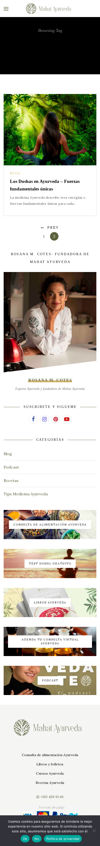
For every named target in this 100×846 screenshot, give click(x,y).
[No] (94, 830)
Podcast (11, 467)
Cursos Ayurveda (50, 773)
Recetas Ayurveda (50, 782)
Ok (25, 839)
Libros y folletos (49, 764)
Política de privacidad (63, 839)
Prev (53, 227)
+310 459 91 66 (51, 797)
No (36, 839)
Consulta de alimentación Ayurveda (50, 755)
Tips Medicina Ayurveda (26, 493)
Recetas (11, 480)
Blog (15, 173)
